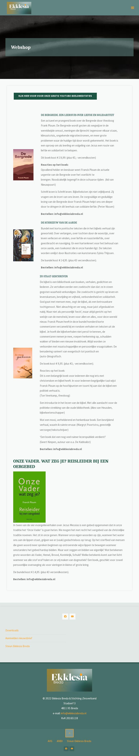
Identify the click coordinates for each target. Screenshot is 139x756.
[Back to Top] (69, 733)
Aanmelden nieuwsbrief (18, 638)
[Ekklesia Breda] (19, 7)
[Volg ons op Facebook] (65, 617)
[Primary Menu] (132, 7)
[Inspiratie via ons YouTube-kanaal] (72, 617)
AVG (50, 741)
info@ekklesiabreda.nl (73, 713)
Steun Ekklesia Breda (17, 646)
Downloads (12, 630)
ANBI (60, 741)
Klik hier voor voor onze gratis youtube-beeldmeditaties (55, 95)
